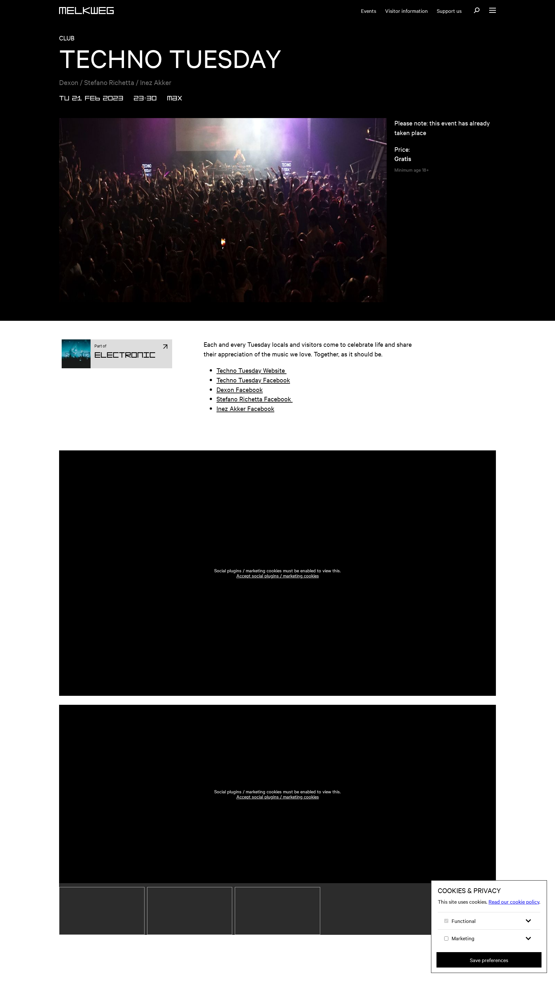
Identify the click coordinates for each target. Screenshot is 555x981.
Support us (449, 10)
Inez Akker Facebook (245, 408)
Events (368, 10)
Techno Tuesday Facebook (253, 380)
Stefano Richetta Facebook (254, 399)
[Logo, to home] (86, 10)
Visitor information (406, 10)
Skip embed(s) (102, 432)
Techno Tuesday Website (251, 370)
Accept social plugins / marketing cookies (277, 575)
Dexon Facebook (239, 389)
